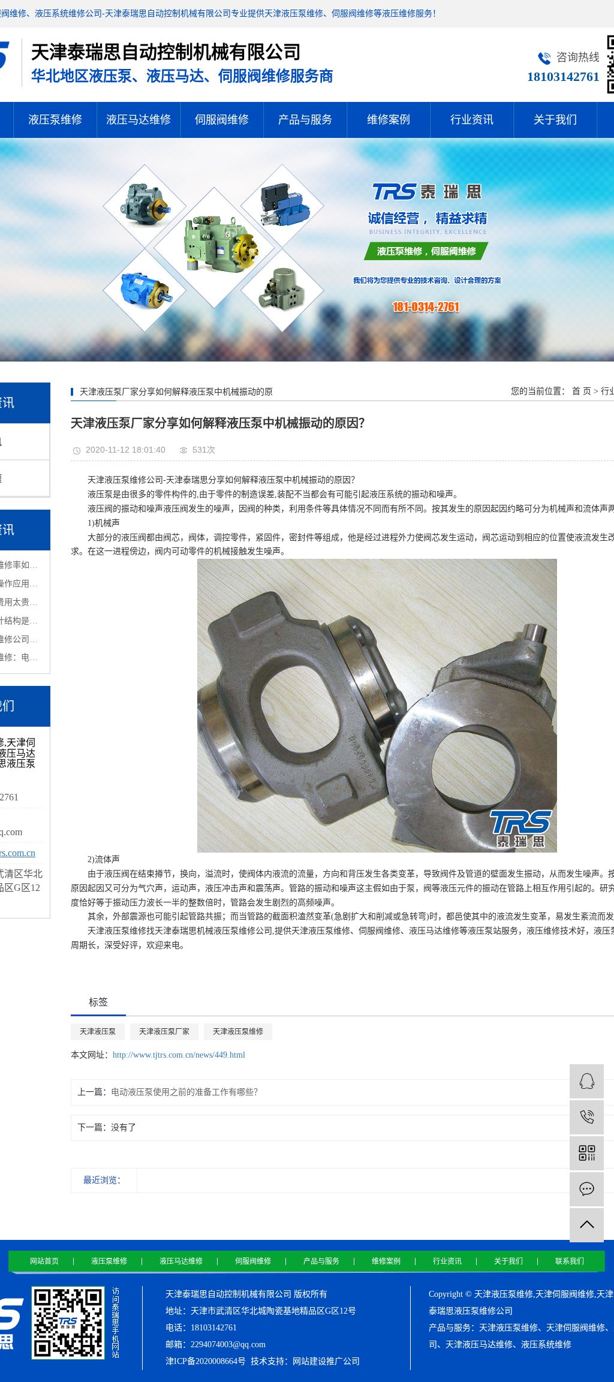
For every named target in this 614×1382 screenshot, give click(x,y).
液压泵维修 (55, 120)
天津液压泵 (98, 1032)
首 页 (581, 391)
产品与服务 (305, 120)
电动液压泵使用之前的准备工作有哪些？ (186, 1092)
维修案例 (388, 120)
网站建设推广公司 (326, 1361)
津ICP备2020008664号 (205, 1361)
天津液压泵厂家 (164, 1032)
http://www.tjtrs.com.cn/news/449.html (179, 1054)
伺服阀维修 (222, 120)
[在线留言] (587, 1189)
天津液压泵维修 (238, 1032)
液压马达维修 (138, 120)
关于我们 (555, 120)
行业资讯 (471, 120)
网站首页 (44, 1261)
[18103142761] (587, 1117)
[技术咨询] (587, 1081)
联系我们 (569, 1261)
